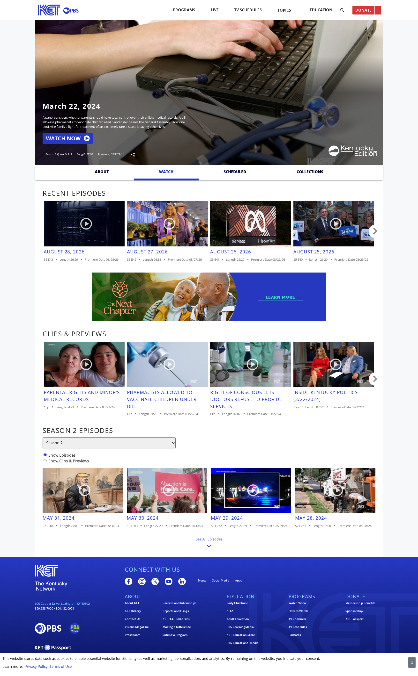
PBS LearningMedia (240, 627)
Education (321, 10)
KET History (133, 611)
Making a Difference (177, 627)
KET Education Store (241, 635)
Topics (284, 10)
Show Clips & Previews (68, 461)
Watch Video (297, 603)
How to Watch (298, 611)
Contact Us (132, 619)
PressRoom (132, 635)
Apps (238, 580)
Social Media (220, 580)
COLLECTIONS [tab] (310, 171)
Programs (184, 10)
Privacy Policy (36, 666)
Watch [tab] (166, 171)
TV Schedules (248, 10)
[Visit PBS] (71, 10)
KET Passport (354, 619)
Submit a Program (175, 635)
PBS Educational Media (242, 643)
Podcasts (295, 635)
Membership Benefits (360, 603)
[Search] (342, 10)
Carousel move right (375, 231)
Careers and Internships (179, 603)
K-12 (230, 611)
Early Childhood (237, 603)
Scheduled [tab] (235, 171)
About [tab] (102, 171)
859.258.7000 (44, 608)
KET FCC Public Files (176, 619)
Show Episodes (62, 455)
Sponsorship (354, 611)
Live (215, 10)
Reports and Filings (176, 611)
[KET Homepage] (49, 10)
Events (201, 580)
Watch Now (63, 138)
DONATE (363, 10)
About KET (132, 603)
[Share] (131, 154)
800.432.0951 (65, 608)
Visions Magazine (137, 627)
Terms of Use (61, 666)
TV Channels (297, 619)
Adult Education (238, 619)
